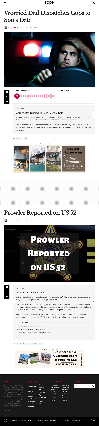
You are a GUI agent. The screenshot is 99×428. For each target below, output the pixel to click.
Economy (30, 391)
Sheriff (41, 343)
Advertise (22, 420)
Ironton (53, 396)
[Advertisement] (49, 192)
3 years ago (24, 27)
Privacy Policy (64, 420)
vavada (41, 401)
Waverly (53, 391)
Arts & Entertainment (32, 385)
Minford (53, 389)
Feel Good (31, 396)
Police (25, 138)
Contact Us (31, 420)
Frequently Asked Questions (47, 420)
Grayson (64, 391)
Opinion (41, 387)
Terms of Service (76, 420)
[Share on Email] (6, 101)
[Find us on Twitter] (88, 420)
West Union (54, 398)
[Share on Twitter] (6, 96)
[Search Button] (94, 3)
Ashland (64, 400)
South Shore (65, 393)
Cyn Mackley (14, 27)
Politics (41, 390)
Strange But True (42, 398)
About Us (14, 420)
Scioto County (32, 343)
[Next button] (93, 115)
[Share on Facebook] (6, 92)
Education (31, 394)
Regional (41, 395)
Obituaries (31, 406)
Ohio (40, 385)
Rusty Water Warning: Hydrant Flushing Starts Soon (34, 332)
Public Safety (34, 27)
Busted (19, 343)
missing (19, 138)
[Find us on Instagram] (91, 420)
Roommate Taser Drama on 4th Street (29, 326)
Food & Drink (32, 399)
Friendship (54, 393)
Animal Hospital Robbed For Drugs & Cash (31, 329)
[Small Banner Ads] (49, 359)
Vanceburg (65, 389)
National (30, 404)
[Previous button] (14, 115)
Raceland (65, 398)
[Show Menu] (5, 3)
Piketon (53, 400)
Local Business (32, 401)
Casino (30, 389)
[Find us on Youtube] (94, 420)
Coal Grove (65, 385)
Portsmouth (54, 385)
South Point (65, 387)
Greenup (64, 396)
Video (40, 404)
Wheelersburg (55, 387)
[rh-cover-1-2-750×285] (49, 158)
